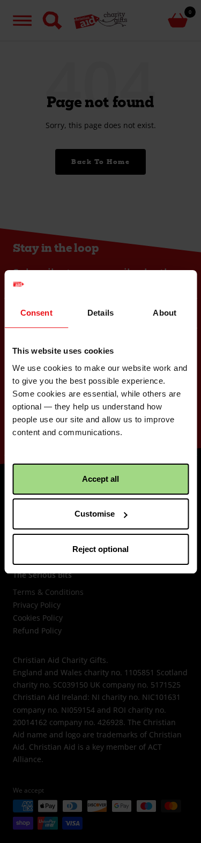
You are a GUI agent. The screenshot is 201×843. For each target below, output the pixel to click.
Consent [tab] (36, 312)
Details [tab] (100, 312)
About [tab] (164, 312)
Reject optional (100, 549)
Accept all (100, 478)
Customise (95, 513)
